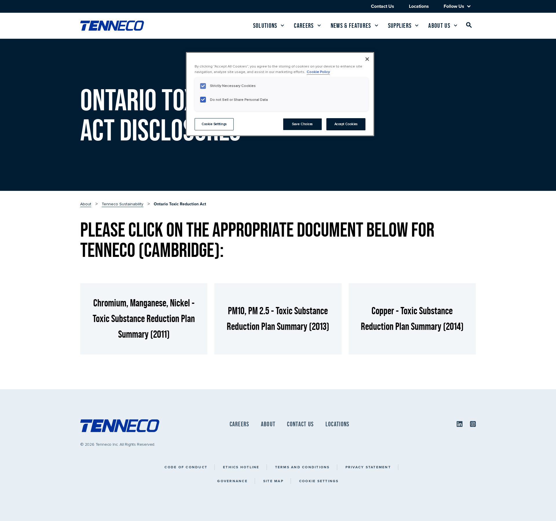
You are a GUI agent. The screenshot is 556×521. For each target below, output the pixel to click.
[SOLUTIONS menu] (282, 25)
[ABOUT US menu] (455, 25)
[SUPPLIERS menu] (416, 25)
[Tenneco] (112, 26)
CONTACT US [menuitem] (300, 424)
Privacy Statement (368, 467)
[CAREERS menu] (319, 25)
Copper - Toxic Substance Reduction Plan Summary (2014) (412, 318)
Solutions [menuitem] (265, 25)
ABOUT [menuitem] (268, 424)
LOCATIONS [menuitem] (337, 424)
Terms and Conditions (302, 467)
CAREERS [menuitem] (239, 424)
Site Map (273, 480)
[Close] (367, 59)
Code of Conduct (185, 467)
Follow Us (454, 6)
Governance (232, 480)
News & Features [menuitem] (351, 25)
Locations (419, 6)
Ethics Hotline (241, 467)
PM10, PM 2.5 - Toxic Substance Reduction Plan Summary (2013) (278, 318)
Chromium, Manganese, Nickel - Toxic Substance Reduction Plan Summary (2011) (144, 318)
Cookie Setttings (214, 124)
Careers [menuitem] (304, 25)
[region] (280, 94)
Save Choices (302, 124)
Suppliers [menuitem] (400, 25)
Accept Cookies (346, 124)
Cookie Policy (318, 72)
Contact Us (382, 6)
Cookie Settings (319, 480)
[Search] (469, 26)
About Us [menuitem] (439, 25)
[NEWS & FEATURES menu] (376, 25)
